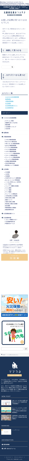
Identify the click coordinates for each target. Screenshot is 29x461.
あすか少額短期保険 (10, 145)
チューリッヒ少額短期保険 (12, 157)
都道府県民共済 (9, 209)
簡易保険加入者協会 (10, 207)
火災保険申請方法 (10, 221)
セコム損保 (8, 188)
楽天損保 (7, 205)
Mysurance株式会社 (11, 141)
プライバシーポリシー (18, 457)
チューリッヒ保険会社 (11, 194)
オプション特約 (9, 120)
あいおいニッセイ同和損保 (12, 180)
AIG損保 (7, 172)
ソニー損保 (8, 190)
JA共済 (7, 174)
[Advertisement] (14, 277)
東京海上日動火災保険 (11, 203)
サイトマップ (8, 457)
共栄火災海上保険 (10, 197)
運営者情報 (6, 444)
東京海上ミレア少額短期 (12, 165)
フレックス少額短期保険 (12, 159)
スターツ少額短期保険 (11, 155)
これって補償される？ (11, 219)
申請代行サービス (10, 223)
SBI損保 (7, 176)
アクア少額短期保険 (10, 149)
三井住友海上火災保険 (11, 195)
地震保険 (8, 99)
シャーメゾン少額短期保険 (12, 153)
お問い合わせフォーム (9, 448)
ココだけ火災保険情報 (12, 97)
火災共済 (7, 128)
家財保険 (7, 124)
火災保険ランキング (10, 126)
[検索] (26, 348)
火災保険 (8, 103)
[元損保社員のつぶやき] (14, 15)
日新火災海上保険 (10, 201)
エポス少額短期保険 (10, 151)
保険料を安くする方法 (11, 122)
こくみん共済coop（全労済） (13, 182)
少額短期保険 (9, 101)
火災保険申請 (9, 107)
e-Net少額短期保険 (10, 139)
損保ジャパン (9, 199)
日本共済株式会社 (10, 163)
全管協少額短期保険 (10, 161)
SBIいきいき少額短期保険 (12, 143)
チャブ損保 (8, 191)
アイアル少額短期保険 (11, 147)
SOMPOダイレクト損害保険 (13, 178)
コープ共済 (8, 184)
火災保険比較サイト (11, 105)
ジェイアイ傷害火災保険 (12, 186)
